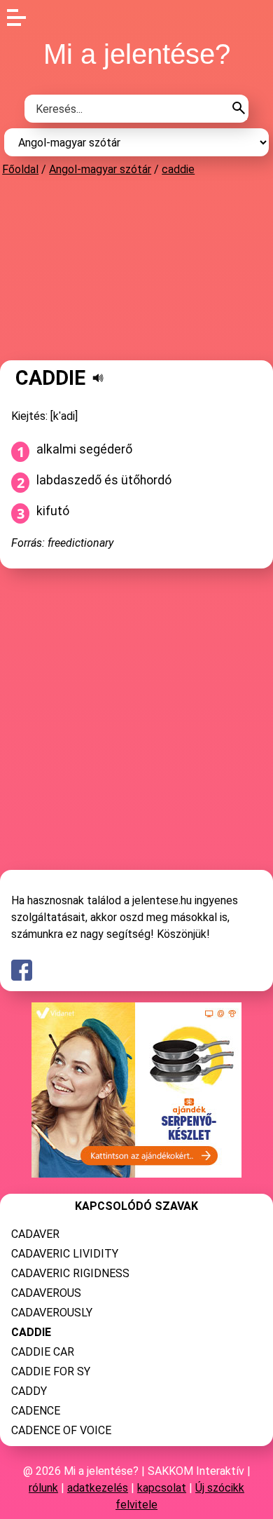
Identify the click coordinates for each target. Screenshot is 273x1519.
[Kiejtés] (98, 378)
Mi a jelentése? (136, 54)
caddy (29, 1391)
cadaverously (51, 1312)
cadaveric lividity (64, 1253)
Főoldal (20, 169)
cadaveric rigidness (70, 1273)
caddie (178, 169)
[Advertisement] (136, 267)
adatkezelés (97, 1487)
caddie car (42, 1351)
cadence (35, 1410)
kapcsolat (161, 1487)
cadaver (35, 1234)
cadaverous (46, 1293)
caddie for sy (50, 1371)
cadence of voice (61, 1430)
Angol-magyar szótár (100, 169)
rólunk (43, 1487)
